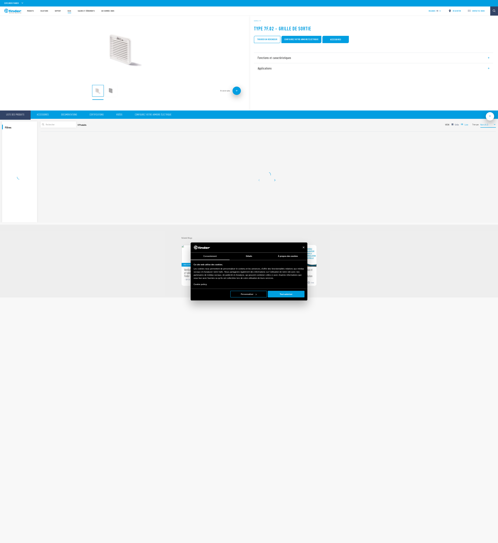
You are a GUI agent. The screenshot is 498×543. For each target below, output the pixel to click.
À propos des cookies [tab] (288, 256)
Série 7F (257, 21)
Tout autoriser (286, 294)
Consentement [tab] (210, 256)
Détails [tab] (249, 256)
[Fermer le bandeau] (304, 247)
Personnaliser (247, 294)
